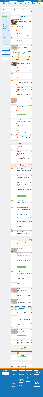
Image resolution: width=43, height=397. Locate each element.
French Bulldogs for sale (21, 380)
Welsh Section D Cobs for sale (14, 387)
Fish (28, 2)
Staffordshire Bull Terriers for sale (22, 375)
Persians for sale (28, 377)
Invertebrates (15, 3)
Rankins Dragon (4, 39)
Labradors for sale (21, 373)
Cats (9, 2)
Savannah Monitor (5, 40)
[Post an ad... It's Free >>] (21, 197)
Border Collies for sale (21, 379)
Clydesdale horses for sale (14, 386)
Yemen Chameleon (5, 44)
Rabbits (20, 2)
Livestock (21, 3)
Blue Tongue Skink (5, 26)
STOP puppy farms (36, 380)
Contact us (19, 368)
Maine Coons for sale (28, 374)
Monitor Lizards (4, 37)
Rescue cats (12, 373)
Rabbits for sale (20, 385)
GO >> (24, 347)
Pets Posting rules (36, 382)
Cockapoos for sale (21, 376)
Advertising (22, 368)
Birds (24, 2)
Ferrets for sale (20, 384)
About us (25, 368)
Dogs (5, 2)
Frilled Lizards (4, 33)
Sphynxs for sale (28, 378)
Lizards (3, 21)
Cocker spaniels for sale (21, 374)
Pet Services (33, 3)
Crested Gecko (4, 28)
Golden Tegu (4, 35)
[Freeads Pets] (7, 0)
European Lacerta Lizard (5, 31)
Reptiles (38, 2)
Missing (4, 3)
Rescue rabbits (13, 374)
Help (17, 368)
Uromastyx (4, 42)
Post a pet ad (3, 16)
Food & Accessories (27, 3)
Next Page (21, 351)
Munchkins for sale (28, 380)
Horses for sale (13, 383)
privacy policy (24, 348)
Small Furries (9, 3)
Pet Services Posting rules (37, 383)
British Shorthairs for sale (29, 373)
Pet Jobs (39, 3)
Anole (3, 24)
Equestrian (14, 2)
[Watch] (31, 19)
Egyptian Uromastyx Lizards (6, 30)
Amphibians (33, 2)
